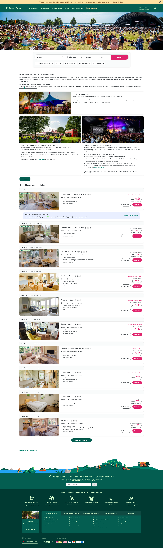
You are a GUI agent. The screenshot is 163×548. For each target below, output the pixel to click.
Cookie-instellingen (49, 523)
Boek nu (120, 2)
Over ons (95, 517)
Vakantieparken (33, 8)
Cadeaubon (72, 523)
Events (119, 526)
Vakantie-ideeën (57, 8)
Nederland (32, 223)
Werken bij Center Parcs (75, 526)
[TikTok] (52, 542)
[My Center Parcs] (155, 8)
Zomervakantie (92, 8)
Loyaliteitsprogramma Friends (101, 519)
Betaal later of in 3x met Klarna (101, 528)
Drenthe (36, 223)
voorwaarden (76, 480)
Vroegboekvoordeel (98, 523)
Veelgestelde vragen (74, 517)
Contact (71, 519)
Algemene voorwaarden (50, 521)
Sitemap (46, 526)
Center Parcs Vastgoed (124, 521)
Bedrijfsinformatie (49, 517)
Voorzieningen (99, 63)
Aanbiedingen (45, 8)
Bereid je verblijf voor (74, 528)
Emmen (40, 223)
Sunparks (120, 519)
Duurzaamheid (97, 521)
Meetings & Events (77, 8)
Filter (60, 63)
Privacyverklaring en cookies (52, 519)
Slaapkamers (86, 63)
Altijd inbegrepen (97, 526)
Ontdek (67, 8)
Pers (45, 528)
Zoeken (119, 57)
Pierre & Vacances (122, 523)
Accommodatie (71, 63)
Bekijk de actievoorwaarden (28, 450)
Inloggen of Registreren (131, 215)
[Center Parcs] (13, 8)
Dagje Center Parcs (74, 521)
